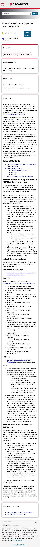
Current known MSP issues (19, 170)
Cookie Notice (17, 540)
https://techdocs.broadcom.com (13, 114)
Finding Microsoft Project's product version (20, 512)
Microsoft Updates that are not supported (20, 176)
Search (35, 13)
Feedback (27, 32)
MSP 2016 (14, 174)
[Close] (36, 522)
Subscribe (27, 35)
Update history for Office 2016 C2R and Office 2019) (19, 283)
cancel (30, 14)
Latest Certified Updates (14, 168)
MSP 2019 (14, 172)
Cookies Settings (19, 544)
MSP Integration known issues (16, 514)
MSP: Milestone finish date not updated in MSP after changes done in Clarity (21, 274)
